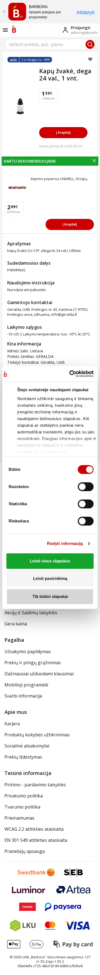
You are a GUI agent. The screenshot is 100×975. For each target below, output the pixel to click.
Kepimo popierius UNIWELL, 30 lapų (59, 178)
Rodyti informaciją (65, 543)
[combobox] (50, 44)
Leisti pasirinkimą (50, 578)
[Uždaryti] (4, 11)
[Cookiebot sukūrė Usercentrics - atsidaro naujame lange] (70, 373)
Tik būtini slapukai (50, 596)
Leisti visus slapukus (50, 561)
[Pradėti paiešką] (90, 44)
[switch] (86, 486)
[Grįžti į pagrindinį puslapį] (14, 29)
